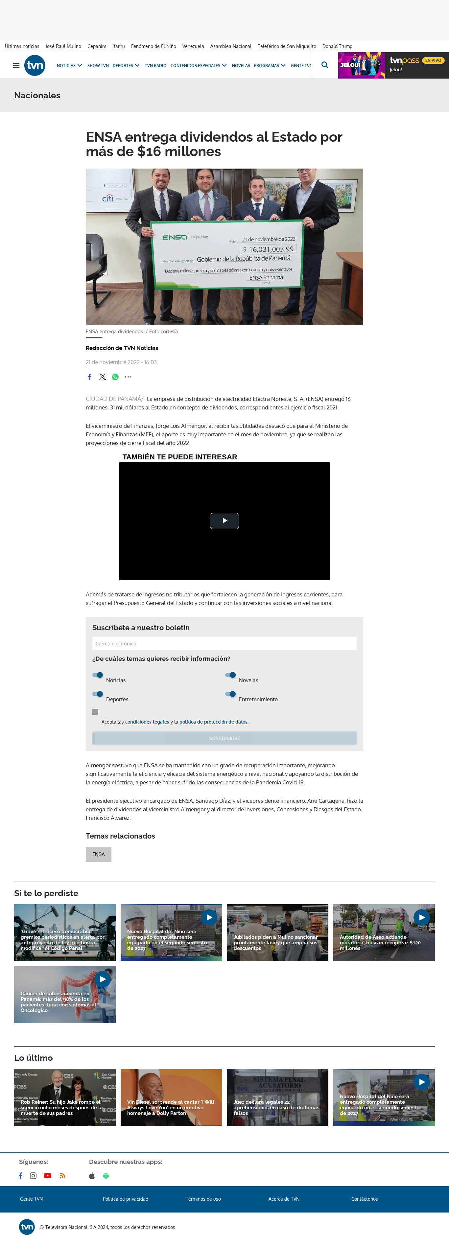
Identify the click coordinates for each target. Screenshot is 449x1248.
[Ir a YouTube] (49, 1176)
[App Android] (107, 1176)
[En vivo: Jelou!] (361, 65)
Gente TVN (302, 65)
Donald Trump (337, 46)
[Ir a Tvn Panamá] (34, 65)
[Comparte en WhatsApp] (115, 376)
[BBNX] (27, 1227)
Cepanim (96, 46)
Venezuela (193, 46)
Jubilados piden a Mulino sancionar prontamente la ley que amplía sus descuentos (276, 943)
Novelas (241, 65)
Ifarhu (118, 46)
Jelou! (396, 70)
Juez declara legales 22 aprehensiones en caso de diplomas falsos (276, 1107)
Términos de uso (203, 1199)
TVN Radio (156, 65)
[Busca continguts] (324, 65)
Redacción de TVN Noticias (122, 348)
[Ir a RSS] (64, 1176)
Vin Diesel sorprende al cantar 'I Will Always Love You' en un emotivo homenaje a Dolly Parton (170, 1107)
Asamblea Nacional (230, 46)
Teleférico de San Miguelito (287, 46)
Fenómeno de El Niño (153, 46)
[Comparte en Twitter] (102, 376)
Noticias (66, 65)
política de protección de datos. (213, 722)
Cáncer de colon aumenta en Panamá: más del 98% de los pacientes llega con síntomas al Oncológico (58, 1002)
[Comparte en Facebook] (89, 376)
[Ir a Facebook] (22, 1176)
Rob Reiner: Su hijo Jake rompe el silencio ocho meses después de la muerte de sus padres (62, 1107)
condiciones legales (147, 722)
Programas (266, 65)
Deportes (123, 65)
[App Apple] (93, 1176)
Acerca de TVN (284, 1199)
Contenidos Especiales (195, 65)
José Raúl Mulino (63, 46)
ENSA (98, 854)
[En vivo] (395, 57)
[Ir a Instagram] (34, 1176)
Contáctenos (364, 1199)
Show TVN (98, 65)
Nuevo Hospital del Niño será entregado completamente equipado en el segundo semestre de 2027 (168, 940)
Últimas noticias (22, 46)
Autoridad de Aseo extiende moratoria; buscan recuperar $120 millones (380, 943)
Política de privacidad (125, 1199)
